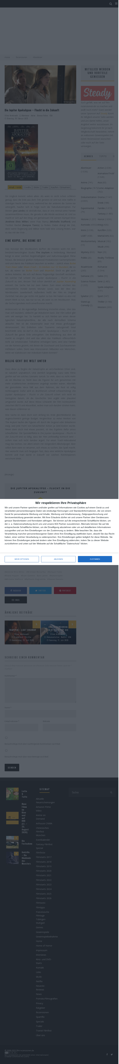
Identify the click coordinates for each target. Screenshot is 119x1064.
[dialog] (59, 532)
